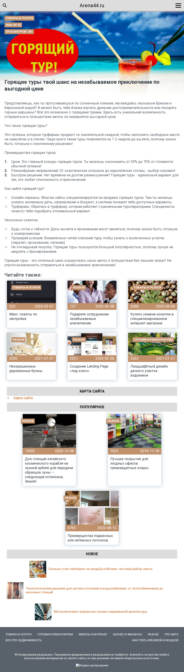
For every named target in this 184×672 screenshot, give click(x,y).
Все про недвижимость (24, 640)
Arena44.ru (92, 5)
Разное (153, 634)
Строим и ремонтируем (55, 634)
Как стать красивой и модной (155, 640)
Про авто (171, 634)
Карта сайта (23, 398)
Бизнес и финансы (127, 634)
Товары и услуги (19, 18)
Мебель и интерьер (93, 634)
